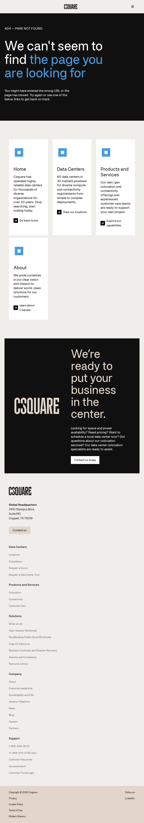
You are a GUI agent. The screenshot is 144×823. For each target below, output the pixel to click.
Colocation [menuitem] (15, 592)
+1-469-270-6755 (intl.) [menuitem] (23, 752)
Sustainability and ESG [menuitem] (21, 695)
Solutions (15, 616)
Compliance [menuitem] (15, 561)
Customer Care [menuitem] (17, 605)
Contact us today (85, 460)
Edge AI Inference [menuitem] (19, 643)
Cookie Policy (16, 804)
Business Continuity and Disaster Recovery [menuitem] (33, 650)
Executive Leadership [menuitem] (21, 688)
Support (14, 738)
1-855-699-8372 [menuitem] (19, 746)
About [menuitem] (12, 681)
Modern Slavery (17, 816)
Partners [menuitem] (14, 728)
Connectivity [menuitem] (16, 599)
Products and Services (24, 585)
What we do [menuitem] (15, 623)
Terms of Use (15, 810)
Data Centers (18, 547)
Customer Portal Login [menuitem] (21, 772)
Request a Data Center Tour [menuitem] (24, 574)
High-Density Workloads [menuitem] (23, 630)
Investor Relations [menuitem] (19, 701)
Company (15, 674)
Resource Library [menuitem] (18, 663)
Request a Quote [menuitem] (18, 567)
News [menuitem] (12, 708)
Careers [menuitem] (13, 721)
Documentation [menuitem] (17, 766)
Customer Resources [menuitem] (20, 759)
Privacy (13, 798)
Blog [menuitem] (11, 714)
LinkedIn (129, 798)
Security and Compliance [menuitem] (22, 657)
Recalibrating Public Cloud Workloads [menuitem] (30, 637)
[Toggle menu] (132, 6)
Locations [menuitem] (14, 554)
